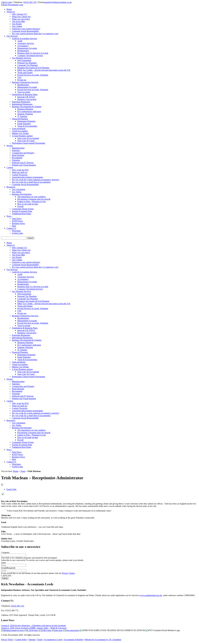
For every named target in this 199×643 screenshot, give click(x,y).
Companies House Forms (23, 209)
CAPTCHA (6, 575)
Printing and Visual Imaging (24, 165)
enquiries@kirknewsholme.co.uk (57, 2)
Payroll (20, 206)
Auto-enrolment (18, 128)
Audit (19, 41)
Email (8, 568)
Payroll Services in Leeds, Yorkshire (32, 75)
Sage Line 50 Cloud (26, 141)
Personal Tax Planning (27, 63)
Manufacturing (18, 148)
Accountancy (23, 46)
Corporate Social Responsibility (25, 31)
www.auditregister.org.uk (151, 595)
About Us (10, 12)
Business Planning (25, 109)
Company (5, 552)
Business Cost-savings (26, 99)
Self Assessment (24, 60)
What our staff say (19, 172)
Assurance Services (25, 43)
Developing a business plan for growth (33, 199)
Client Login (6, 2)
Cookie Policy (21, 639)
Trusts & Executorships (27, 126)
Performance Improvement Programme (28, 143)
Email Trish (11, 489)
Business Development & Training (26, 106)
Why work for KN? (20, 170)
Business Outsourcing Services (25, 82)
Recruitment (17, 158)
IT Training (22, 116)
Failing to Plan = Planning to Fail (31, 201)
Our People (17, 24)
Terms (39, 639)
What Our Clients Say (21, 16)
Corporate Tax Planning (27, 65)
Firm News (17, 218)
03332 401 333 (29, 2)
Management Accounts (27, 48)
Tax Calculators (18, 189)
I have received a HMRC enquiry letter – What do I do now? (41, 628)
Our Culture (17, 26)
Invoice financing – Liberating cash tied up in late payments (40, 625)
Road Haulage (18, 155)
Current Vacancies (19, 175)
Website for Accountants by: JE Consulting (102, 639)
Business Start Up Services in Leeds (32, 53)
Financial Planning (20, 119)
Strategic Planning (25, 114)
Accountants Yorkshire (73, 639)
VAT (19, 77)
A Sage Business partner (22, 136)
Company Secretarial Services (30, 55)
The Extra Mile (18, 21)
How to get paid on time (27, 204)
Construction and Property (23, 153)
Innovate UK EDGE (26, 97)
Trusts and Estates (25, 72)
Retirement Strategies (26, 121)
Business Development (22, 194)
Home (9, 9)
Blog (14, 226)
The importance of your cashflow (31, 196)
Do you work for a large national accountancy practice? (35, 179)
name (3, 562)
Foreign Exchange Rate (22, 211)
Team (22, 471)
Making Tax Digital (20, 133)
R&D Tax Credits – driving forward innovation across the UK (43, 70)
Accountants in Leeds (53, 639)
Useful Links (17, 233)
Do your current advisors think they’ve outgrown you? (35, 33)
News (9, 216)
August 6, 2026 (8, 625)
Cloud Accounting (20, 131)
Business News (18, 223)
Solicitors (16, 150)
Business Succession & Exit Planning (33, 68)
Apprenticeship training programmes (27, 177)
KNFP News (17, 221)
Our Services (12, 36)
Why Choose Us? (19, 14)
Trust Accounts (23, 92)
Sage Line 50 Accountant (28, 138)
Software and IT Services (23, 162)
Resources (10, 187)
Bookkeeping (23, 50)
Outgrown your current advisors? (26, 29)
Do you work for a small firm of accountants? (31, 182)
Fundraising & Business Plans (24, 94)
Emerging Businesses (21, 102)
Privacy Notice (68, 573)
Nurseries (16, 160)
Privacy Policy (7, 639)
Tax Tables (16, 192)
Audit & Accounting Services (24, 38)
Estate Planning (24, 123)
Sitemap (32, 639)
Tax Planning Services (21, 58)
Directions (16, 231)
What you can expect (21, 19)
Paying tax (21, 80)
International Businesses (22, 104)
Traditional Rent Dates (21, 214)
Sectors (9, 145)
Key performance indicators (29, 111)
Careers (9, 167)
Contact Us (11, 228)
